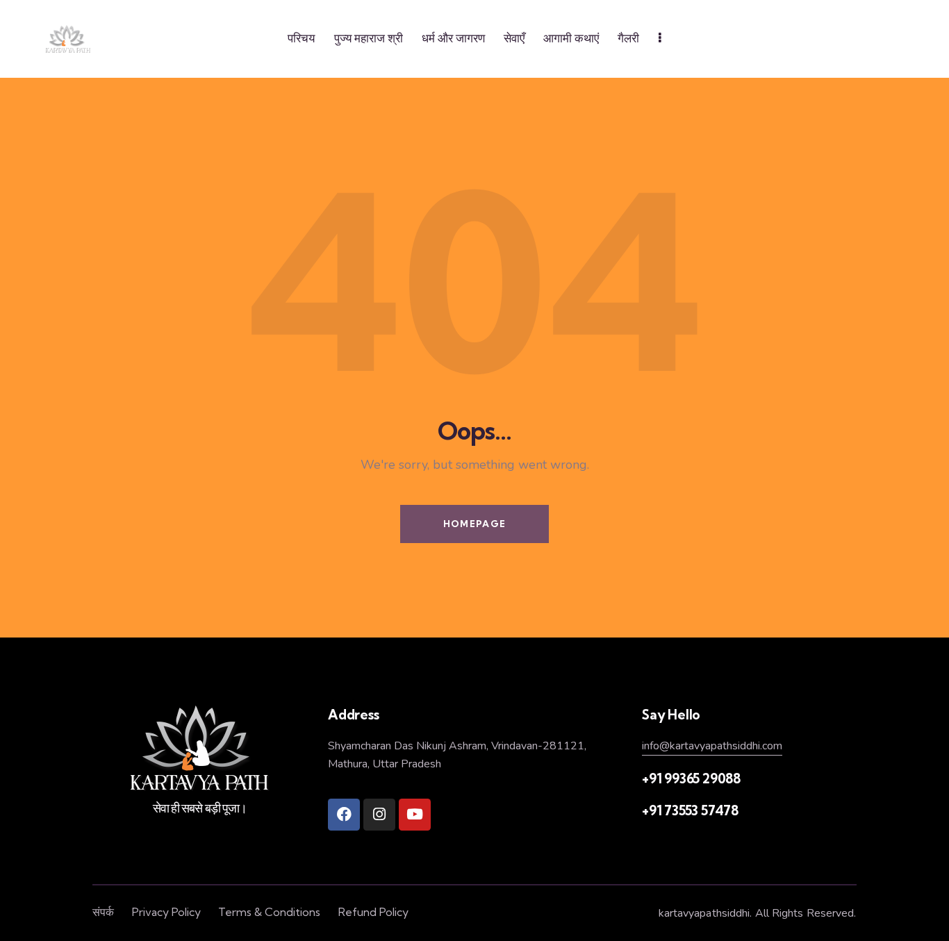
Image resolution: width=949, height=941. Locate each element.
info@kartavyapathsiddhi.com (712, 745)
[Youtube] (415, 815)
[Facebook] (344, 815)
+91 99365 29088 (691, 778)
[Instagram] (379, 815)
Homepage (474, 523)
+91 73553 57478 (690, 810)
